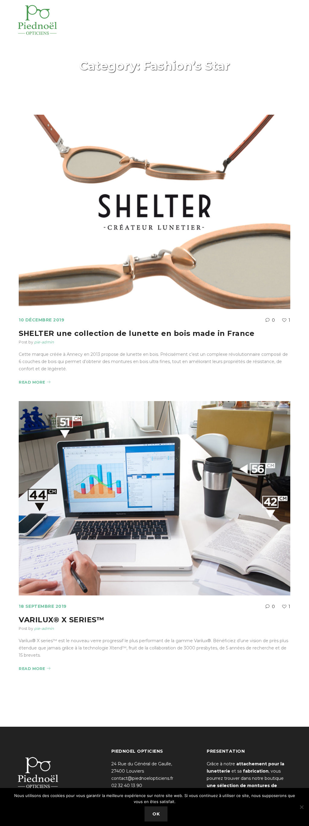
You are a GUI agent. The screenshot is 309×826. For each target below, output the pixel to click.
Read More (32, 382)
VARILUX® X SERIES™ (61, 619)
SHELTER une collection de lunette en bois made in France (136, 333)
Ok (156, 814)
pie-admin (44, 342)
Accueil (136, 76)
